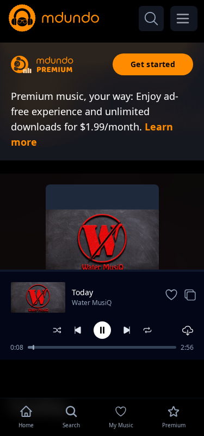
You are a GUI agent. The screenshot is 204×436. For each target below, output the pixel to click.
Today (82, 292)
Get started (153, 64)
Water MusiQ (92, 302)
